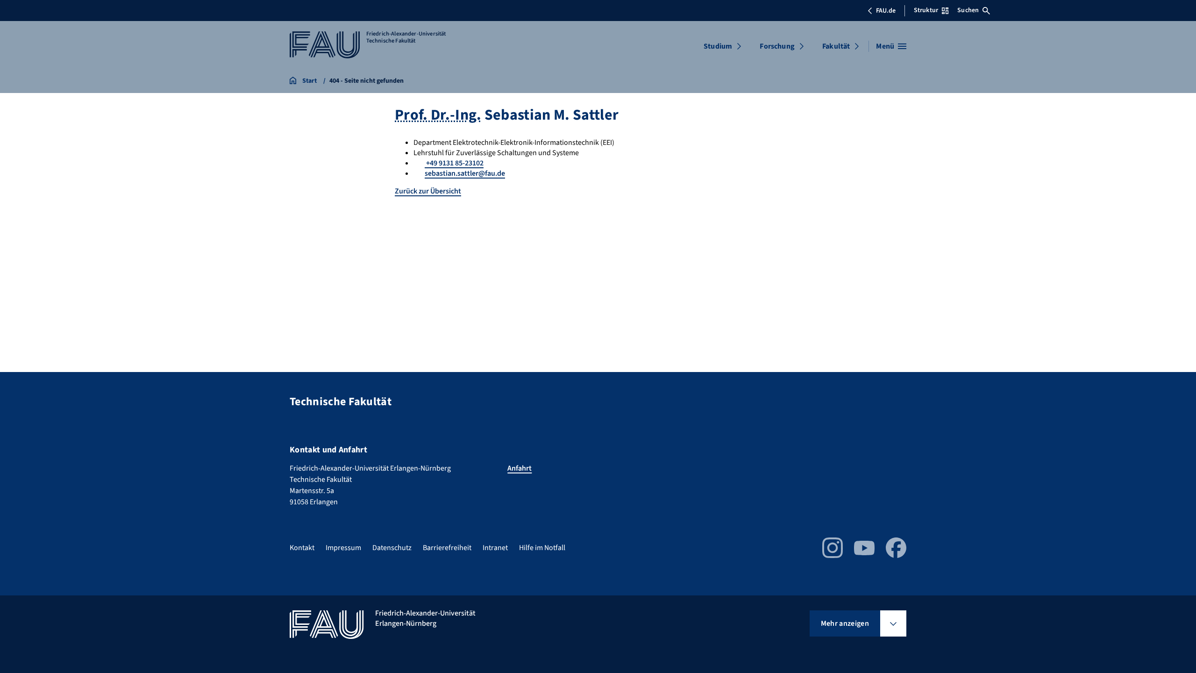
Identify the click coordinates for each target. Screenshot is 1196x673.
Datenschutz (392, 548)
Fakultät (836, 46)
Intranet (495, 548)
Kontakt (302, 548)
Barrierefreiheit (447, 548)
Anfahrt (519, 468)
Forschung (777, 46)
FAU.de (886, 10)
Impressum (343, 548)
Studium (718, 46)
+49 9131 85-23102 (454, 163)
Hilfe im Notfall (542, 548)
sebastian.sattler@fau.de (465, 173)
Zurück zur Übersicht (428, 191)
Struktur (926, 10)
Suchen (968, 10)
